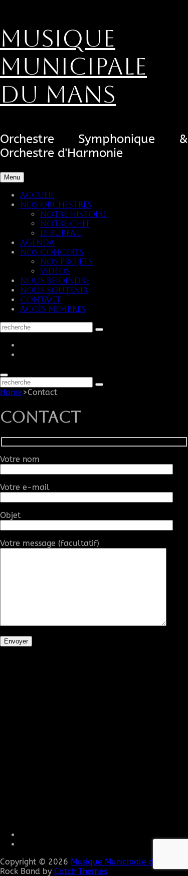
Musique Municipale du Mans (73, 66)
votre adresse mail (46, 779)
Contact (40, 299)
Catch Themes (80, 871)
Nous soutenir (54, 290)
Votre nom (20, 459)
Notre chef (65, 223)
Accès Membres (53, 309)
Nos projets (66, 261)
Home (11, 392)
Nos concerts (52, 252)
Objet (10, 515)
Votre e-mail (25, 487)
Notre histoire (73, 214)
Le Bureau (61, 233)
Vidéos (55, 271)
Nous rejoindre (55, 281)
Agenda (37, 243)
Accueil (37, 195)
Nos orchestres (56, 205)
